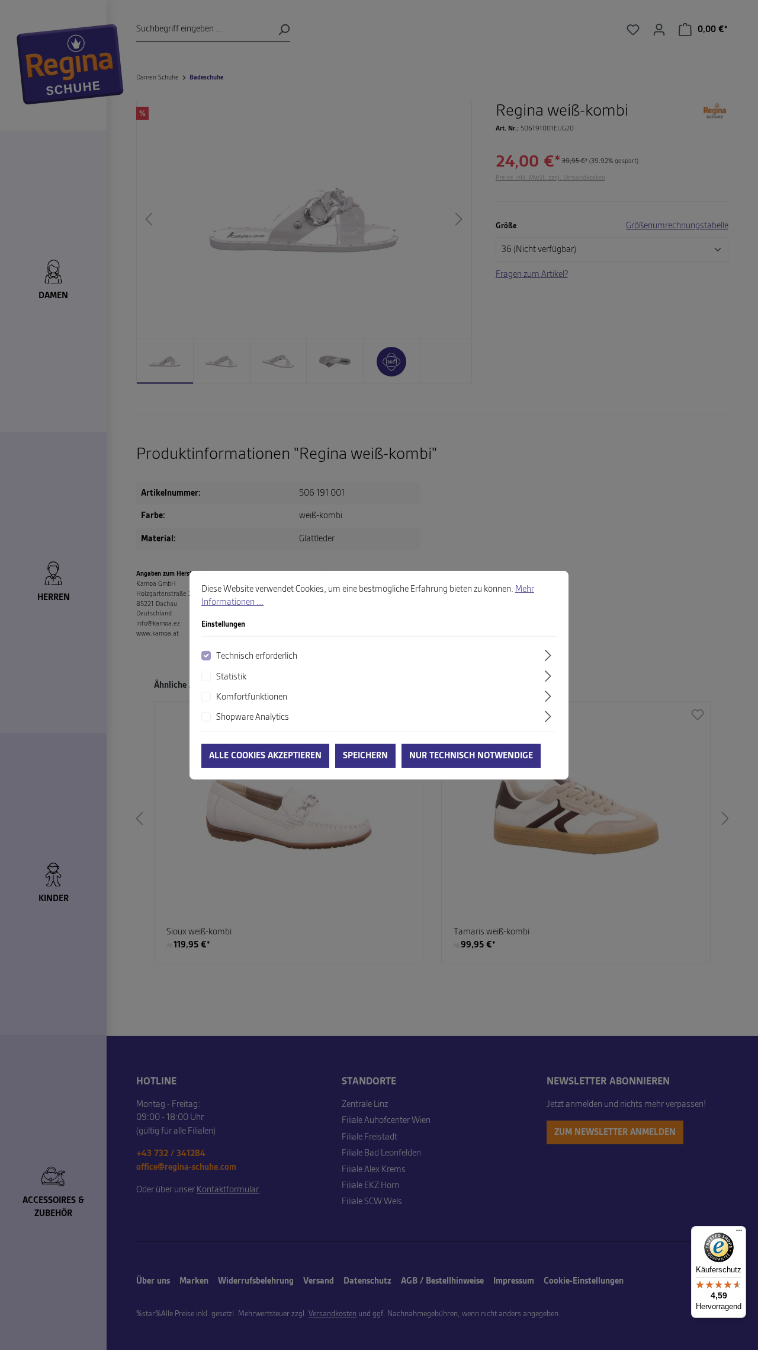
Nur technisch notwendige (471, 756)
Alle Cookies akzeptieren (265, 756)
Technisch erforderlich (256, 656)
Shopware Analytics (252, 717)
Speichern (365, 756)
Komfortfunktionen (251, 697)
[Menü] (739, 1233)
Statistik (231, 677)
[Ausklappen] (549, 655)
